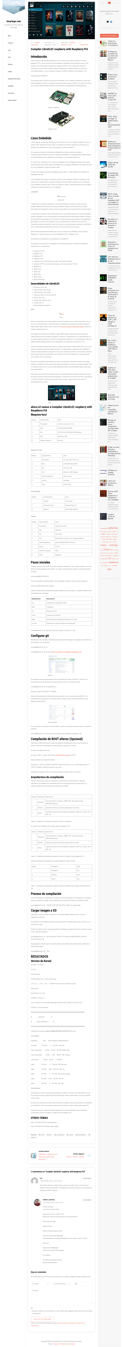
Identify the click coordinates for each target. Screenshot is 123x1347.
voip (109, 569)
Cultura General (12, 100)
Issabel (10, 71)
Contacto (10, 43)
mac (111, 550)
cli (117, 531)
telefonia (113, 562)
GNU (50, 1135)
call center (109, 531)
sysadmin (105, 562)
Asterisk (10, 64)
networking (102, 555)
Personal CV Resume (59, 1344)
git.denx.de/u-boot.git (63, 755)
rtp (100, 558)
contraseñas (114, 534)
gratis (110, 542)
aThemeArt (71, 1344)
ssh (101, 562)
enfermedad (114, 536)
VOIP (9, 57)
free (42, 1135)
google (114, 539)
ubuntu (106, 565)
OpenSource (109, 555)
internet (114, 542)
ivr (107, 545)
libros (101, 550)
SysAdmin (11, 86)
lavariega (60, 1135)
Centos (114, 531)
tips (102, 565)
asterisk (113, 527)
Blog (9, 36)
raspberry (82, 1135)
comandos (108, 534)
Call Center (11, 93)
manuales (116, 550)
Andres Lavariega (49, 1200)
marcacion (111, 553)
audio (101, 531)
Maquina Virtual (104, 553)
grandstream (105, 542)
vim (110, 565)
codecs (103, 534)
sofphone (114, 558)
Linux (9, 50)
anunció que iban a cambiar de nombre (72, 326)
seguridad (104, 558)
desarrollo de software (106, 536)
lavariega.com (14, 21)
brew (104, 531)
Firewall (104, 539)
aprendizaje (104, 528)
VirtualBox (114, 565)
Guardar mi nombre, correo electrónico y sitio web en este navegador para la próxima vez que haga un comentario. (62, 1312)
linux (71, 1135)
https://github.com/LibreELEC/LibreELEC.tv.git (66, 652)
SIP (109, 558)
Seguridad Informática (14, 79)
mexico (116, 553)
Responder (87, 1178)
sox (117, 558)
